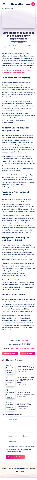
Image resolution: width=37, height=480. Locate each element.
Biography (24, 340)
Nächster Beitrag (27, 353)
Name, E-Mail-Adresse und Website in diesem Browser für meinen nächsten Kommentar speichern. (20, 449)
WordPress (19, 471)
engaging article (17, 348)
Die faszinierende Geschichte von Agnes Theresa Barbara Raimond (25, 392)
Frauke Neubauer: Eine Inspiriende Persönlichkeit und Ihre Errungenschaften (25, 368)
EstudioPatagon (20, 469)
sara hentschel (29, 348)
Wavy (4, 469)
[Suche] (33, 4)
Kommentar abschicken (15, 457)
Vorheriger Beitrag (10, 353)
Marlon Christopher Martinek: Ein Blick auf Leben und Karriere (24, 404)
